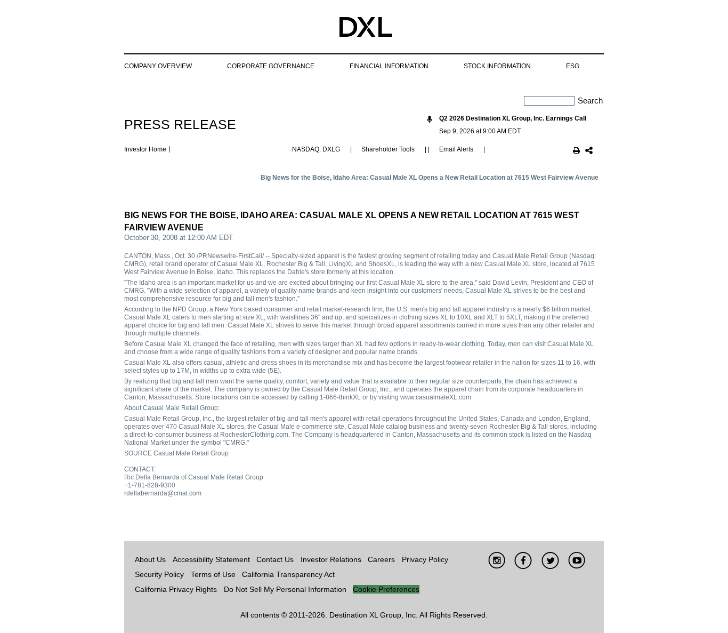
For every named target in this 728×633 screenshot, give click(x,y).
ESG (572, 66)
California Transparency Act (288, 574)
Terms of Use (213, 574)
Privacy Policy (425, 559)
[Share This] (589, 151)
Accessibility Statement (211, 559)
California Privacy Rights (176, 589)
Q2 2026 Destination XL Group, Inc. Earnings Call (512, 118)
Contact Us (275, 559)
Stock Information (497, 66)
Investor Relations (331, 559)
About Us (150, 559)
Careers (381, 559)
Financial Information (389, 66)
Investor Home (145, 149)
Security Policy (159, 574)
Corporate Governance (270, 66)
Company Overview (158, 66)
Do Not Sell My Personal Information (285, 589)
